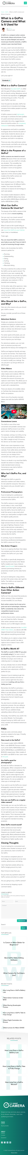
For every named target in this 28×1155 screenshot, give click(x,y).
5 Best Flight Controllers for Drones (12, 1021)
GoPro (6, 12)
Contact (3, 1135)
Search (3, 924)
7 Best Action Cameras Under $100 (13, 999)
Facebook (2, 1142)
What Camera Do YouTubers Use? (14, 974)
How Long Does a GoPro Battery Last (14, 991)
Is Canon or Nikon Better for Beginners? (14, 943)
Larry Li (10, 29)
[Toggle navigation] (25, 3)
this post (5, 757)
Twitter (7, 1142)
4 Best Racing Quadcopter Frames (12, 1006)
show (10, 80)
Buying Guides (5, 1126)
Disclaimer (3, 1138)
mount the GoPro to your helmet (14, 230)
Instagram (5, 1142)
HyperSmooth (9, 566)
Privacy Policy (14, 1152)
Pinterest (10, 1142)
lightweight (20, 114)
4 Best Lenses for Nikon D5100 (13, 1027)
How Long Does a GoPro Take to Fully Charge (14, 1013)
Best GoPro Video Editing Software (14, 959)
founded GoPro (16, 89)
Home (2, 12)
